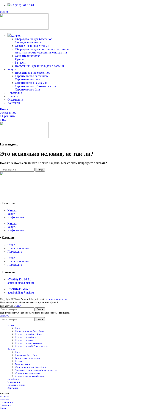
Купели (19, 59)
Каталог (12, 210)
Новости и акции (18, 248)
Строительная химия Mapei (29, 375)
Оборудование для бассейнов (33, 39)
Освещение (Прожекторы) (32, 45)
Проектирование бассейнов (32, 72)
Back (17, 328)
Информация (15, 217)
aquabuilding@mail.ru (20, 282)
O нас (11, 244)
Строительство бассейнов (31, 76)
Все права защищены (56, 299)
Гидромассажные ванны (27, 358)
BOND (17, 305)
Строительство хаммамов (31, 82)
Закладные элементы (28, 42)
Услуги (11, 213)
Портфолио (14, 251)
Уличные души (22, 364)
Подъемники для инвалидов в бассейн (39, 65)
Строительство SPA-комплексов (35, 86)
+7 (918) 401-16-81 (19, 279)
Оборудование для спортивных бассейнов (42, 49)
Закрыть (4, 315)
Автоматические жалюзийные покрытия (41, 52)
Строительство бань (27, 89)
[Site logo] (24, 28)
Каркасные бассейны (26, 355)
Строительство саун (27, 79)
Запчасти (20, 62)
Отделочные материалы (27, 372)
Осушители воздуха (27, 55)
